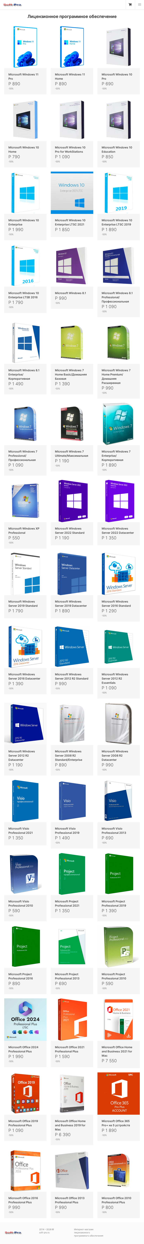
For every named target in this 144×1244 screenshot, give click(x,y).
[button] (139, 4)
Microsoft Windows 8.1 (70, 293)
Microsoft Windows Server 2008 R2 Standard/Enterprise (68, 755)
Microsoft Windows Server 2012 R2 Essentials (115, 678)
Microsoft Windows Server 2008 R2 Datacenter (115, 755)
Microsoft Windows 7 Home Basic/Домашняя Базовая (71, 374)
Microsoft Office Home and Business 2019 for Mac (70, 1125)
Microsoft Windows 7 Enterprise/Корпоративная (116, 456)
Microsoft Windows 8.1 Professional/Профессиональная (117, 297)
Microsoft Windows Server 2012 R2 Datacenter (21, 755)
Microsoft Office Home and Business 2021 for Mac (117, 1051)
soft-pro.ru (12, 5)
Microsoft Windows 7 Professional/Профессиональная (22, 456)
